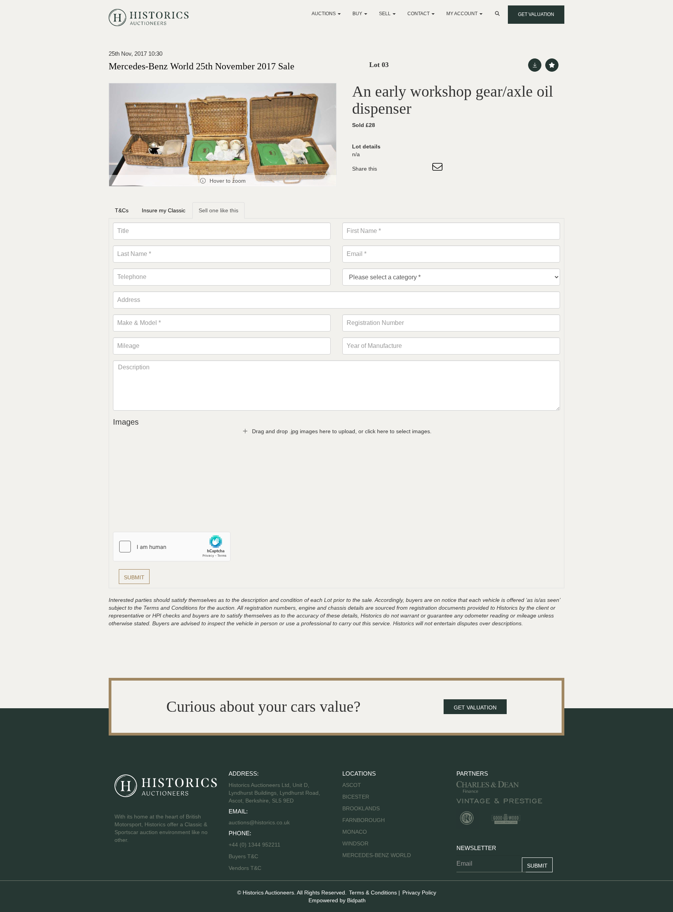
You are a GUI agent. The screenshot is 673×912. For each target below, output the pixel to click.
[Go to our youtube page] (154, 865)
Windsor (355, 843)
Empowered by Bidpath (337, 900)
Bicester (355, 797)
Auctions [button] (324, 13)
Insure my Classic (163, 210)
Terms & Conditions (373, 892)
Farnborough (363, 820)
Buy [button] (357, 13)
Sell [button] (385, 13)
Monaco (354, 832)
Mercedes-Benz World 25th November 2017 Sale (201, 66)
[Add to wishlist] (551, 65)
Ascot (351, 785)
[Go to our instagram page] (422, 169)
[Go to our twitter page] (138, 865)
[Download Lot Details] (534, 65)
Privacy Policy (419, 892)
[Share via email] (438, 169)
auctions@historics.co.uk (259, 822)
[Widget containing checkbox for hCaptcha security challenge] (172, 546)
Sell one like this (218, 210)
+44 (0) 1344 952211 (254, 844)
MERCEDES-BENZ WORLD (376, 855)
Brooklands (361, 808)
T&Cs (122, 210)
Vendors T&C (246, 868)
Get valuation (536, 14)
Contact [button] (419, 13)
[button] (498, 14)
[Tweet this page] (406, 169)
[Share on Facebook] (389, 169)
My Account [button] (462, 13)
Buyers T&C (243, 856)
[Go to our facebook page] (122, 865)
